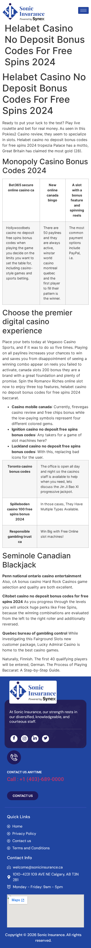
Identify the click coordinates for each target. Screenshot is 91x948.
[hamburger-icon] (83, 10)
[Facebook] (14, 738)
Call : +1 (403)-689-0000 (35, 779)
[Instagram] (24, 738)
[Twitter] (45, 738)
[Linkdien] (35, 738)
